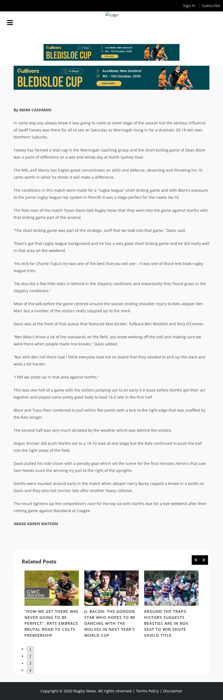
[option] (51, 605)
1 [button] (30, 649)
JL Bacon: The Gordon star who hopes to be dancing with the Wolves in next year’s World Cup (109, 623)
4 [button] (30, 671)
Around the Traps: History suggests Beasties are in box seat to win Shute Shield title (166, 623)
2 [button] (30, 656)
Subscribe (211, 5)
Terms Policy (147, 690)
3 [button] (30, 663)
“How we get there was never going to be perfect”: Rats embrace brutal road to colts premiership (51, 623)
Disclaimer (172, 690)
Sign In (189, 5)
